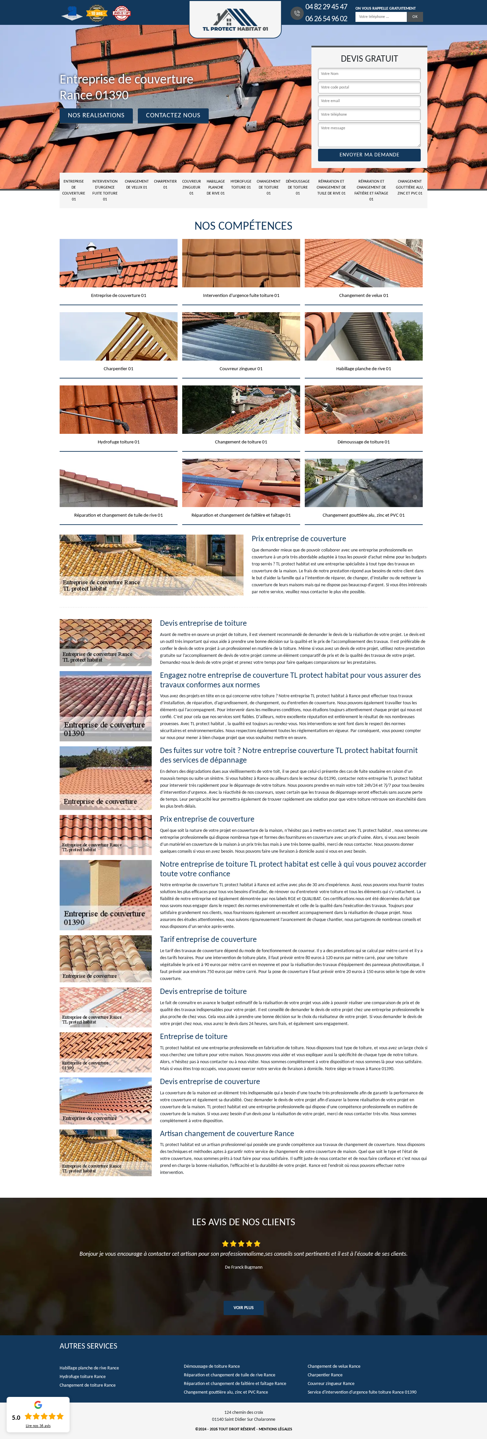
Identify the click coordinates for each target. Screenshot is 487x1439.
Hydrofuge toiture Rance (83, 1376)
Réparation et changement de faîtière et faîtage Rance (235, 1383)
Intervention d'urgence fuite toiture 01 (105, 190)
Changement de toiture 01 (269, 188)
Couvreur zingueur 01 (191, 188)
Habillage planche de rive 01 (216, 188)
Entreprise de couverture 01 (73, 190)
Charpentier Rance (325, 1375)
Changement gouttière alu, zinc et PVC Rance (226, 1392)
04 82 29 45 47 (326, 7)
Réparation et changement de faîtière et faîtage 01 (371, 190)
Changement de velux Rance (334, 1366)
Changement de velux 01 (137, 185)
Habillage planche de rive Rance (89, 1368)
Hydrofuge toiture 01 (241, 185)
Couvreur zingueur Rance (331, 1383)
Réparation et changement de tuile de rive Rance (229, 1375)
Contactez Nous (173, 115)
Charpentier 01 (165, 185)
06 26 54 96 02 (326, 19)
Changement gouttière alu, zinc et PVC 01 (410, 188)
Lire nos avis (38, 1426)
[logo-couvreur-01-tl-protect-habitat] (235, 19)
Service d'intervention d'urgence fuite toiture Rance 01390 (362, 1392)
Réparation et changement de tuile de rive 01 (331, 188)
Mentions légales (275, 1429)
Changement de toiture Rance (88, 1385)
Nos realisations (96, 115)
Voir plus (244, 1307)
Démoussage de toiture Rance (212, 1366)
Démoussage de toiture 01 (298, 188)
